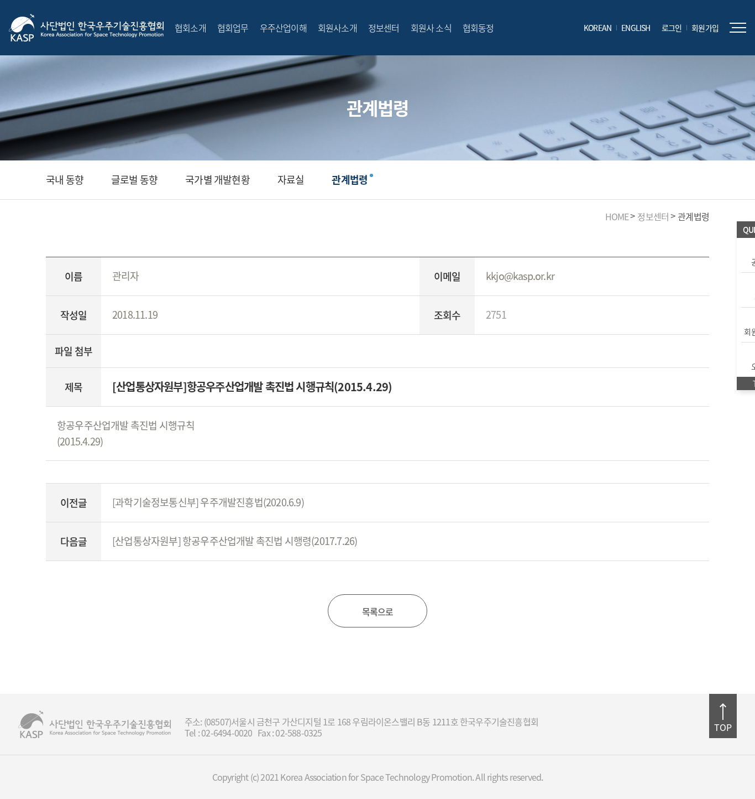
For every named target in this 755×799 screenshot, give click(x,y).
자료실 (291, 180)
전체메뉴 (738, 27)
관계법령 (350, 180)
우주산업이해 (283, 27)
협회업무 (233, 27)
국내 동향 (64, 180)
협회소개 (190, 27)
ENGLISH (635, 27)
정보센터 (384, 27)
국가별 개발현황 (217, 180)
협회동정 (478, 27)
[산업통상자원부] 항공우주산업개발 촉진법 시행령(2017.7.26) (234, 540)
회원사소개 (337, 27)
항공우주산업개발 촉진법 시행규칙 (126, 425)
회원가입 (705, 27)
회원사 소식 (431, 27)
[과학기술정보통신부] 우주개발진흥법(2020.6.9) (208, 502)
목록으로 (378, 611)
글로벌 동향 (134, 180)
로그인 (672, 27)
